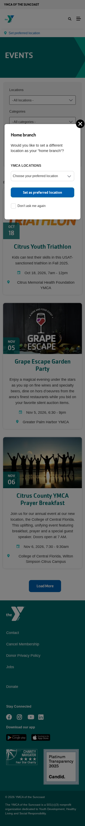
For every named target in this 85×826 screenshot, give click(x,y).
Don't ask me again (32, 206)
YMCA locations (26, 165)
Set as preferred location (42, 192)
